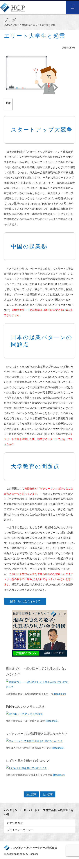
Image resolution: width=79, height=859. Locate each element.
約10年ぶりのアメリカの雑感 (25, 706)
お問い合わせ (15, 822)
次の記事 (47, 794)
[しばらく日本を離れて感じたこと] (26, 768)
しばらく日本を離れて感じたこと (28, 760)
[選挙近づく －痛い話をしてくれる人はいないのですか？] (38, 687)
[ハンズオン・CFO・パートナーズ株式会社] (12, 9)
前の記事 (31, 794)
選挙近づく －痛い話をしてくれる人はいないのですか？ (37, 671)
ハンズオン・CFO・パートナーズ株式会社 (34, 847)
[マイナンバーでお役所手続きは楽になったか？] (34, 741)
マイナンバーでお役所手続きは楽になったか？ (37, 733)
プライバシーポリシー (20, 829)
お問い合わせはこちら (22, 601)
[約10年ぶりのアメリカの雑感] (24, 714)
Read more (60, 693)
